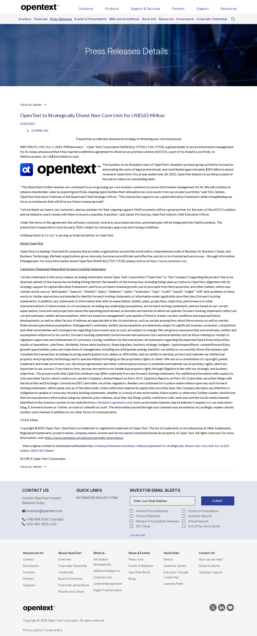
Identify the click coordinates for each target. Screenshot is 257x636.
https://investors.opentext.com (110, 402)
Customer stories (175, 565)
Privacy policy (32, 630)
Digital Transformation (107, 590)
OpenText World (139, 572)
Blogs (132, 578)
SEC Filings (143, 526)
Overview (64, 559)
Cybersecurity (102, 577)
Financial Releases (148, 515)
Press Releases (61, 19)
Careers (28, 559)
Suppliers (29, 585)
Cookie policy (53, 630)
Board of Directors (70, 578)
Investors (25, 19)
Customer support (210, 572)
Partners (178, 9)
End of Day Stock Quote (204, 526)
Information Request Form (97, 497)
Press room (136, 559)
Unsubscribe (137, 535)
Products (112, 9)
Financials (41, 19)
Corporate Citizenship (211, 19)
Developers (31, 565)
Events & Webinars (140, 565)
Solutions (86, 9)
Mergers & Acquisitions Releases (157, 521)
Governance (185, 19)
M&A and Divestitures (124, 19)
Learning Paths (173, 583)
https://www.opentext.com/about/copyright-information (84, 438)
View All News (31, 104)
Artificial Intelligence (106, 571)
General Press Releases (152, 510)
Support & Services (145, 9)
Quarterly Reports (200, 515)
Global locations (209, 565)
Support (202, 9)
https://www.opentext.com (168, 261)
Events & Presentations (90, 19)
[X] (212, 610)
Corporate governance (73, 585)
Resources (228, 9)
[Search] (233, 19)
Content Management (107, 583)
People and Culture (71, 591)
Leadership (65, 572)
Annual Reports (198, 521)
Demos (168, 559)
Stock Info (149, 19)
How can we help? (211, 559)
